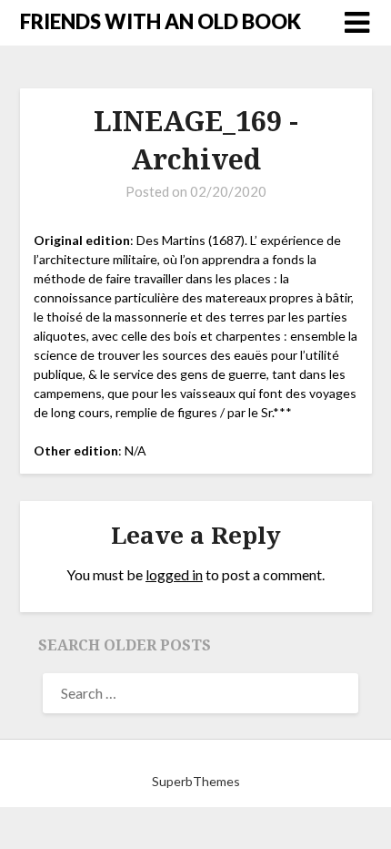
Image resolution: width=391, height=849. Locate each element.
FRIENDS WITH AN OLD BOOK (160, 21)
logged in (174, 574)
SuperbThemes (196, 781)
